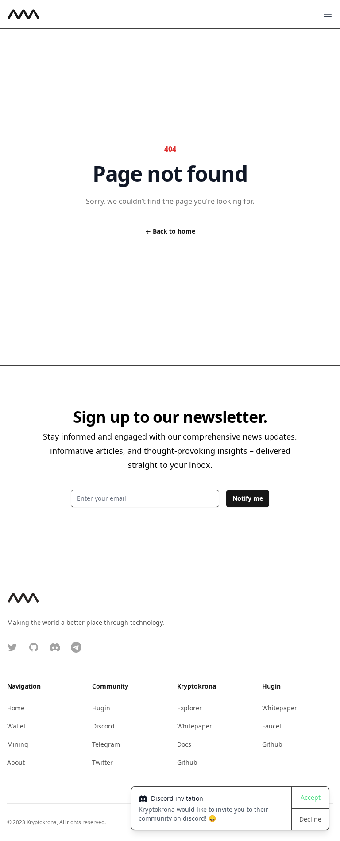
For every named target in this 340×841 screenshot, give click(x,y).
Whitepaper (194, 726)
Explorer (189, 708)
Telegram (106, 744)
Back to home (170, 231)
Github (187, 762)
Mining (17, 744)
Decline (310, 819)
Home (15, 708)
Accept (311, 797)
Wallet (16, 726)
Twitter (102, 762)
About (16, 762)
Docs (184, 744)
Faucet (272, 726)
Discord (103, 726)
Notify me (247, 498)
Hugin (101, 708)
